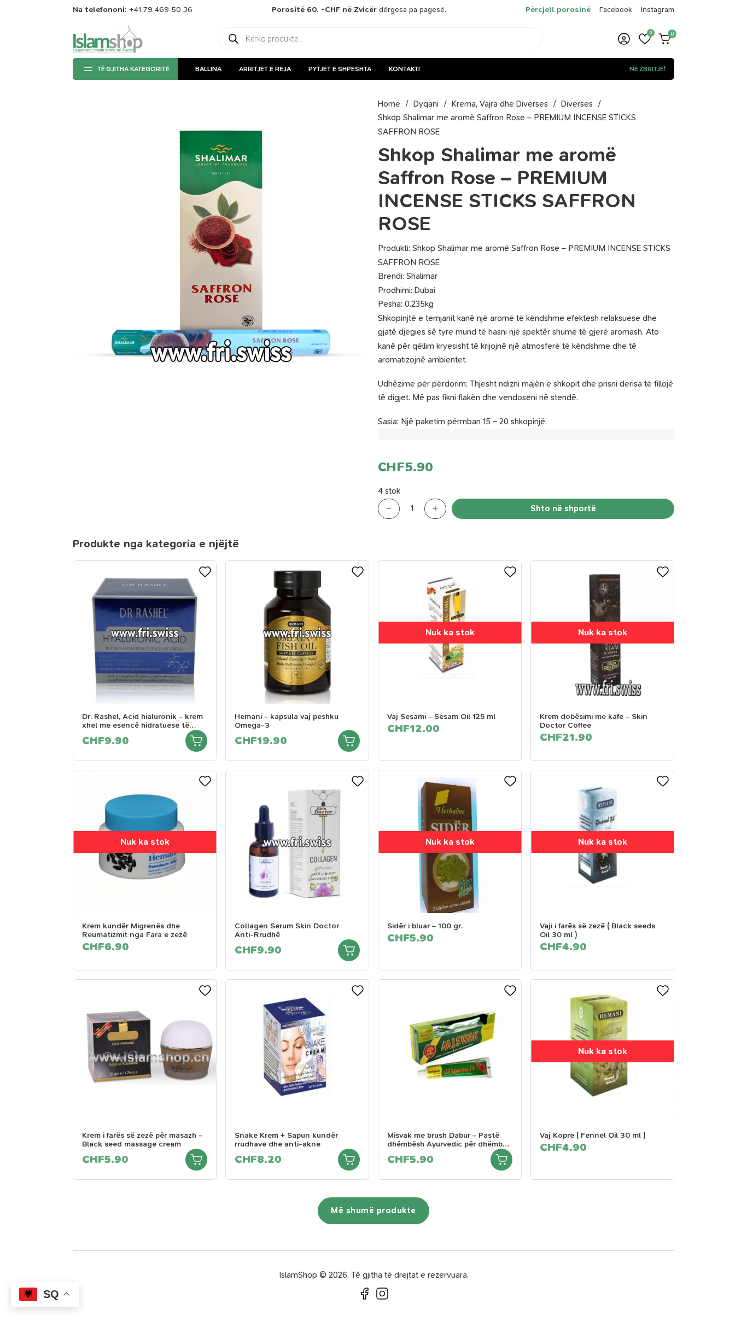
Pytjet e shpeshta (339, 69)
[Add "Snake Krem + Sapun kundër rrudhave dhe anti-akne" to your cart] (348, 1159)
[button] (645, 39)
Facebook (615, 9)
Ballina (208, 69)
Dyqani (426, 104)
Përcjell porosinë (558, 9)
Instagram (657, 9)
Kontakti (404, 69)
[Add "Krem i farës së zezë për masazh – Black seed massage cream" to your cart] (196, 1159)
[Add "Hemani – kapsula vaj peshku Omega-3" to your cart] (348, 740)
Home (389, 104)
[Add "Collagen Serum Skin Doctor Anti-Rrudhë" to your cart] (348, 950)
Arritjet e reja (265, 69)
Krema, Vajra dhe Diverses (500, 104)
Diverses (577, 104)
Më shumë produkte (373, 1210)
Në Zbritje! (647, 69)
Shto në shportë (563, 508)
